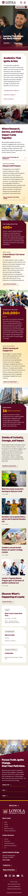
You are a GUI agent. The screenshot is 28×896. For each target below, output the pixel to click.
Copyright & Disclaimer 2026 (14, 892)
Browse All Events (7, 601)
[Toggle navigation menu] (24, 2)
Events (6, 824)
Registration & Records (10, 845)
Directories (7, 841)
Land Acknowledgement (14, 886)
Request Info (17, 43)
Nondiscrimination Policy (14, 889)
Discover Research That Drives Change (11, 197)
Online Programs (9, 99)
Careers (6, 826)
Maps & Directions (9, 870)
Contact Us (6, 865)
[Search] (21, 2)
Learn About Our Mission (9, 284)
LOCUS (6, 839)
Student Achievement (10, 831)
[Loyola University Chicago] (9, 2)
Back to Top (13, 805)
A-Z (5, 848)
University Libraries (9, 843)
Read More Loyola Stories (9, 466)
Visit (3, 790)
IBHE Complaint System (14, 884)
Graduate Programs (10, 95)
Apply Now (6, 43)
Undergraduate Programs (11, 90)
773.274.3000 (6, 860)
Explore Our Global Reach (10, 382)
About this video (20, 7)
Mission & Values (8, 828)
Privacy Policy (14, 882)
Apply (4, 795)
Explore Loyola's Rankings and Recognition (10, 158)
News (5, 822)
